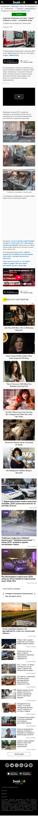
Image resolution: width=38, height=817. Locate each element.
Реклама (4, 790)
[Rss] (7, 765)
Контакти (4, 796)
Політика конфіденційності (9, 787)
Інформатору (14, 55)
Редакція (4, 793)
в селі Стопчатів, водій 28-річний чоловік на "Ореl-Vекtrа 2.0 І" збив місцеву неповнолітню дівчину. (18, 243)
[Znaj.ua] (19, 2)
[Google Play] (25, 773)
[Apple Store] (13, 773)
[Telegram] (12, 765)
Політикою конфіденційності (26, 8)
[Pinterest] (31, 765)
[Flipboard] (26, 765)
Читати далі (19, 754)
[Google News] (21, 765)
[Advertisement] (19, 219)
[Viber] (17, 765)
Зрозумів (19, 14)
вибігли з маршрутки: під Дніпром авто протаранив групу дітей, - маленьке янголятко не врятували (18, 255)
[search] (2, 2)
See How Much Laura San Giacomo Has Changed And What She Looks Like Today (19, 414)
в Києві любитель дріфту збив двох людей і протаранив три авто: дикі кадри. (16, 263)
